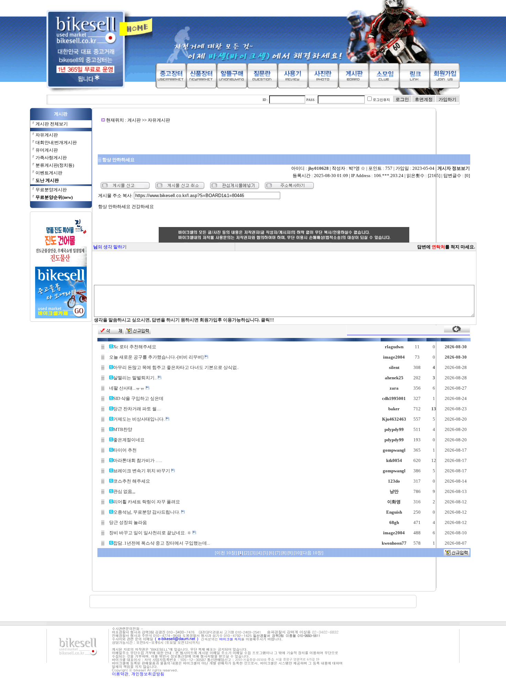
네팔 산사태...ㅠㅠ (127, 388)
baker (394, 408)
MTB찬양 (122, 429)
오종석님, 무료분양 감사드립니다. (147, 512)
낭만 (394, 491)
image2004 (394, 357)
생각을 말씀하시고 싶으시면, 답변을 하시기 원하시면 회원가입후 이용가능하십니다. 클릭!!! (184, 319)
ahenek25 (394, 377)
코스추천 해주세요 (131, 481)
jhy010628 (318, 168)
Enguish (394, 512)
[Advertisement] (284, 138)
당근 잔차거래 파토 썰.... (137, 408)
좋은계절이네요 (129, 439)
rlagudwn (394, 346)
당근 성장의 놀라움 (128, 522)
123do (394, 481)
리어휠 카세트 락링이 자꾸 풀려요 (146, 501)
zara (394, 388)
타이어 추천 (125, 450)
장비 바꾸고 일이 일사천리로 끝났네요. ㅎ (150, 532)
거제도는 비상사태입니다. (139, 419)
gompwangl (394, 450)
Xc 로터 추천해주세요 (134, 346)
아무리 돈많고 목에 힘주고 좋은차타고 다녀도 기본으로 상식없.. (176, 367)
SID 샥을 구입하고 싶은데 (138, 398)
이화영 (394, 501)
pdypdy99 (394, 429)
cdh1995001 (394, 398)
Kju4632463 (394, 419)
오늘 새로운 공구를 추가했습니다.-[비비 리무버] (156, 357)
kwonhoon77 (394, 543)
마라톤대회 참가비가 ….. (137, 460)
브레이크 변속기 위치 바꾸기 (142, 470)
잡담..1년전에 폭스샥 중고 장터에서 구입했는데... (161, 543)
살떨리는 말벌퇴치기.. (135, 377)
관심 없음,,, (124, 491)
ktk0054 (394, 460)
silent (394, 367)
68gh (394, 522)
